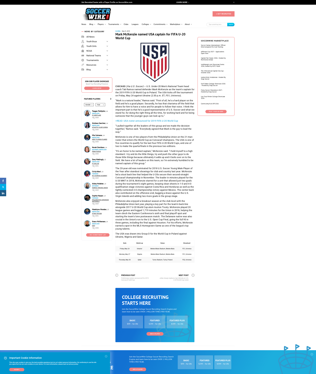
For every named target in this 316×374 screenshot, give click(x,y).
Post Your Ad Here (216, 111)
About (187, 24)
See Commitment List (98, 235)
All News (90, 37)
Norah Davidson (98, 147)
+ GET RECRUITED (223, 14)
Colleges (145, 24)
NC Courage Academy (99, 176)
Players (101, 24)
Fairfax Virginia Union (100, 188)
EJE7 (93, 225)
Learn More (96, 88)
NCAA (89, 51)
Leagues (135, 24)
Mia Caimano (97, 135)
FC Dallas (95, 163)
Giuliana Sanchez (99, 123)
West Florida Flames (99, 139)
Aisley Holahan (98, 183)
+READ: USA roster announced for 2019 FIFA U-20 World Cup (146, 121)
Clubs (126, 24)
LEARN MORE (181, 2)
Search (231, 24)
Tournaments (113, 24)
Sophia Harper (98, 196)
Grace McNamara (99, 221)
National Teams (93, 55)
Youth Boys (91, 41)
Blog (91, 24)
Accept (17, 369)
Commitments (159, 24)
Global (118, 31)
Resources (91, 65)
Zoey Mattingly (98, 159)
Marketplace (175, 24)
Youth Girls (91, 46)
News (83, 24)
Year (98, 105)
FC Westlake (96, 115)
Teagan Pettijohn (99, 111)
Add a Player (155, 334)
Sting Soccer (97, 213)
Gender (87, 105)
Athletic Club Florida (100, 127)
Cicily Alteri (96, 171)
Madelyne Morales (99, 209)
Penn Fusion (96, 151)
